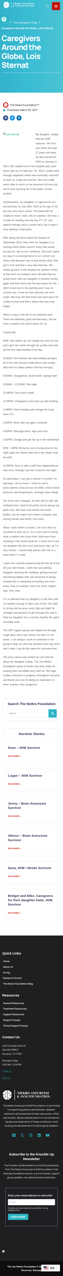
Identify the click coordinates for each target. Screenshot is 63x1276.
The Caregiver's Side (25, 22)
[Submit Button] (52, 713)
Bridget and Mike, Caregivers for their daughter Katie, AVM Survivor (30, 900)
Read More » (14, 756)
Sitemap (37, 1270)
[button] (4, 19)
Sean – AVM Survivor (24, 747)
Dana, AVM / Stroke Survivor (29, 868)
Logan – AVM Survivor (25, 775)
